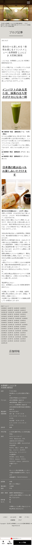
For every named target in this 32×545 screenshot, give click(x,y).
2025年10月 (18, 312)
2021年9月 (24, 337)
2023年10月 (18, 324)
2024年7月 (10, 320)
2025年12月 (4, 312)
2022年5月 (23, 332)
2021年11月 (11, 337)
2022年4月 (4, 335)
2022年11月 (11, 330)
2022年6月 (16, 332)
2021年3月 (10, 341)
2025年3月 (10, 316)
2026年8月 (4, 308)
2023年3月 (10, 328)
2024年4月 (4, 322)
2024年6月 (16, 320)
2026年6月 (16, 308)
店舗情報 (12, 520)
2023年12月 (4, 324)
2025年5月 (23, 314)
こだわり (5, 517)
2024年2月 (16, 322)
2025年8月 (4, 314)
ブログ (20, 520)
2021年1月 (23, 341)
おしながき (13, 517)
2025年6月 (16, 314)
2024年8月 (4, 320)
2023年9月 (24, 324)
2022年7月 (10, 332)
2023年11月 (11, 324)
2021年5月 (23, 339)
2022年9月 (24, 330)
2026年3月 (10, 310)
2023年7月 (10, 326)
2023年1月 (23, 328)
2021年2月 (16, 341)
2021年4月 (4, 341)
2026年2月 (16, 310)
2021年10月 (18, 337)
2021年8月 (4, 339)
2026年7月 (10, 308)
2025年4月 (4, 316)
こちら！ (11, 282)
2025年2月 (16, 316)
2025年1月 (23, 316)
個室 (20, 517)
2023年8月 (4, 326)
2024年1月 (23, 322)
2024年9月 (24, 318)
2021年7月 (10, 339)
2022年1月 (23, 335)
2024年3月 (10, 322)
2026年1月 (23, 310)
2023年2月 (16, 328)
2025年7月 (10, 314)
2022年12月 (4, 330)
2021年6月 (16, 339)
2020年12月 (4, 343)
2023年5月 (23, 326)
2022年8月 (4, 332)
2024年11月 (11, 318)
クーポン (27, 517)
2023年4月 (4, 328)
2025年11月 (11, 312)
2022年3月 (10, 335)
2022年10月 (18, 330)
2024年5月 (23, 320)
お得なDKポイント (16, 538)
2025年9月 (24, 312)
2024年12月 (4, 318)
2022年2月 (16, 335)
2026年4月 (4, 310)
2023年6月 (16, 326)
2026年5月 (23, 308)
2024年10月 (18, 318)
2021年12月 (4, 337)
